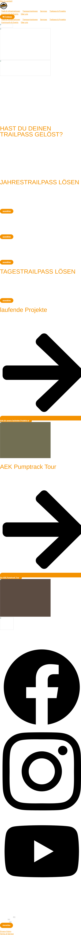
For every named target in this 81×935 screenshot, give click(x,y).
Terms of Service (7, 934)
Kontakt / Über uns (7, 902)
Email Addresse (6, 917)
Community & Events (9, 14)
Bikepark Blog (5, 894)
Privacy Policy (5, 931)
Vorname (4, 919)
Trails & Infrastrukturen (10, 11)
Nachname (4, 921)
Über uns (24, 14)
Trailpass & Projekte (58, 11)
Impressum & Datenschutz (11, 910)
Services (43, 11)
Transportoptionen (30, 11)
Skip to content (6, 1)
